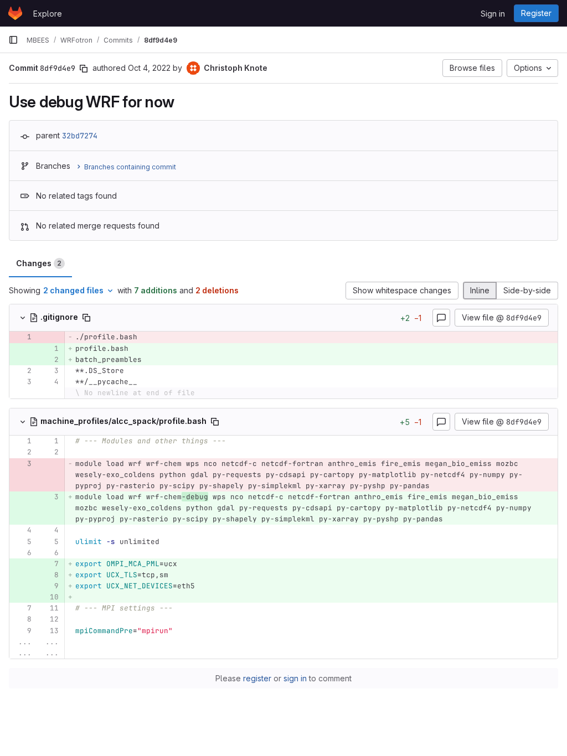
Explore (47, 13)
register (257, 678)
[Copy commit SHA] (83, 68)
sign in (295, 678)
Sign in (493, 13)
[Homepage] (15, 13)
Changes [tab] (38, 263)
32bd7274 (79, 136)
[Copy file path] (86, 317)
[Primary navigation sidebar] (13, 40)
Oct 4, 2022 (149, 68)
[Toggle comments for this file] (441, 318)
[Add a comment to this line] (9, 337)
